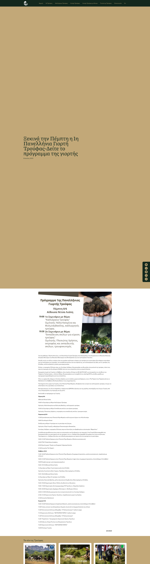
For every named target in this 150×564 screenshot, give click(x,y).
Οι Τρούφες (49, 3)
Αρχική (41, 3)
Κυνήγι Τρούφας (75, 3)
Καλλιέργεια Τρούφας (61, 3)
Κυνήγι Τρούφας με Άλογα (90, 3)
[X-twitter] (146, 268)
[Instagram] (146, 275)
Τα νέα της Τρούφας (106, 3)
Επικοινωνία (118, 3)
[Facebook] (146, 264)
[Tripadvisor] (146, 279)
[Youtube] (146, 271)
